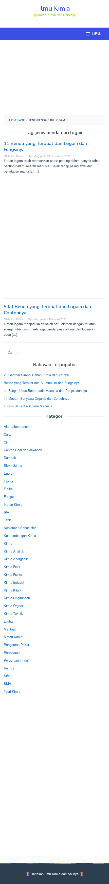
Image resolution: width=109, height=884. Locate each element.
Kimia (8, 543)
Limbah (9, 621)
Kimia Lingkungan (17, 597)
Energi (8, 473)
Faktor (8, 481)
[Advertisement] (54, 77)
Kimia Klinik (12, 590)
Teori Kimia (12, 691)
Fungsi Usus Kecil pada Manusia (28, 406)
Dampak (10, 457)
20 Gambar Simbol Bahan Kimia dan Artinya (36, 374)
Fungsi (9, 496)
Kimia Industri (14, 582)
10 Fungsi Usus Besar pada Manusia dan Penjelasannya (45, 390)
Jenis (8, 519)
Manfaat (10, 629)
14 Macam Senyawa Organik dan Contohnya (36, 398)
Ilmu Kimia (54, 8)
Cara (7, 434)
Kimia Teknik (13, 613)
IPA (6, 512)
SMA (7, 683)
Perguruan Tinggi (16, 660)
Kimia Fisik (12, 566)
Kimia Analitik (14, 551)
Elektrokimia (13, 465)
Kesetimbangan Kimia (20, 535)
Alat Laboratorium (17, 426)
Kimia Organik (14, 605)
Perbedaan (12, 652)
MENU (96, 34)
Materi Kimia (13, 636)
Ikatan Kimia (13, 504)
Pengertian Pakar (16, 644)
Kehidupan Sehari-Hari (20, 527)
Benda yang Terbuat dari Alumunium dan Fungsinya (42, 382)
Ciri (6, 442)
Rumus (9, 668)
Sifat (7, 675)
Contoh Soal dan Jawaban (23, 449)
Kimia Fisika (13, 574)
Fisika (8, 488)
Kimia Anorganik (16, 558)
